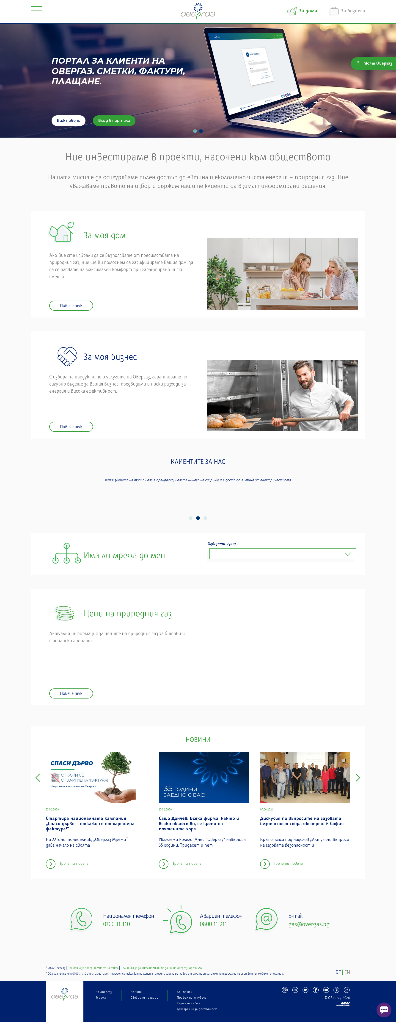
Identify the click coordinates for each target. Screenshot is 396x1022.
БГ (338, 972)
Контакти (184, 992)
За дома (308, 11)
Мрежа (101, 997)
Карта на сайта (188, 1003)
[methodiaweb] (315, 1001)
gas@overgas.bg (309, 924)
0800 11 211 (213, 924)
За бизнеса (353, 11)
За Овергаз (104, 992)
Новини (136, 992)
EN (347, 972)
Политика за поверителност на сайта (92, 968)
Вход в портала (114, 120)
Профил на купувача (191, 997)
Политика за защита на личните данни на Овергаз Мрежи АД (161, 968)
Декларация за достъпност (197, 1009)
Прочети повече (73, 863)
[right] (357, 778)
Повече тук (71, 305)
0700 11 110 (116, 924)
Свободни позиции (144, 997)
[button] (190, 518)
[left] (38, 778)
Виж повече (68, 120)
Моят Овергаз (377, 64)
